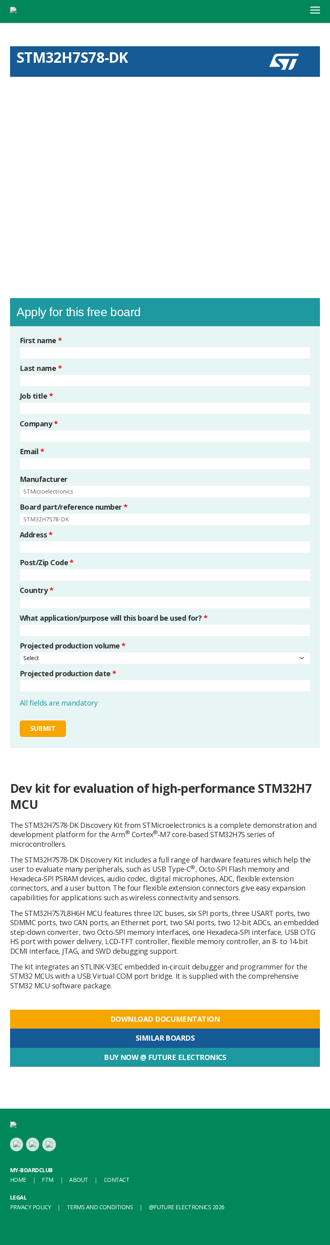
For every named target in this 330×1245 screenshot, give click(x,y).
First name (41, 340)
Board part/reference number (73, 507)
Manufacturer (44, 479)
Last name (41, 368)
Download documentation (165, 1019)
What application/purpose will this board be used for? (113, 618)
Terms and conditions (100, 1207)
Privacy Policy (30, 1207)
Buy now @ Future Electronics (165, 1057)
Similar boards (165, 1038)
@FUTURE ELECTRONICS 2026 (187, 1207)
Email (32, 451)
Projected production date (68, 673)
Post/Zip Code (47, 562)
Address (36, 534)
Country (36, 590)
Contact (116, 1179)
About (78, 1179)
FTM (47, 1179)
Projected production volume (72, 645)
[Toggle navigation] (315, 9)
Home (18, 1179)
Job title (36, 396)
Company (39, 423)
